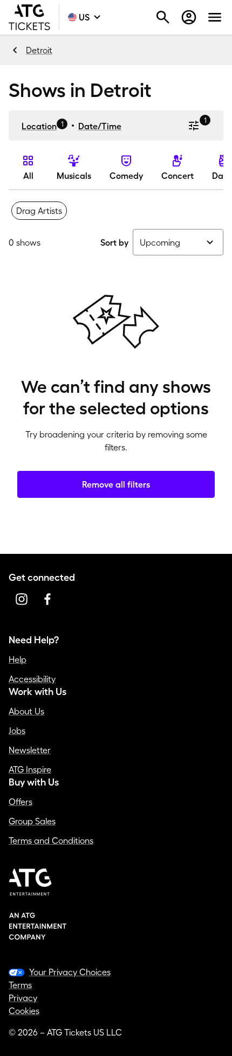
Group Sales (32, 821)
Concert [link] (177, 175)
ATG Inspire (30, 769)
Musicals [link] (74, 175)
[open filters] (193, 125)
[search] (163, 17)
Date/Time (99, 126)
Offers (20, 802)
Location (39, 126)
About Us (26, 711)
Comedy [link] (126, 175)
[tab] (39, 211)
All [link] (28, 175)
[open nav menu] (215, 17)
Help (17, 659)
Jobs (17, 730)
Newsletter (30, 750)
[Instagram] (22, 599)
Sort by (114, 242)
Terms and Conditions (51, 840)
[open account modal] (189, 17)
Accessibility (32, 679)
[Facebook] (47, 599)
